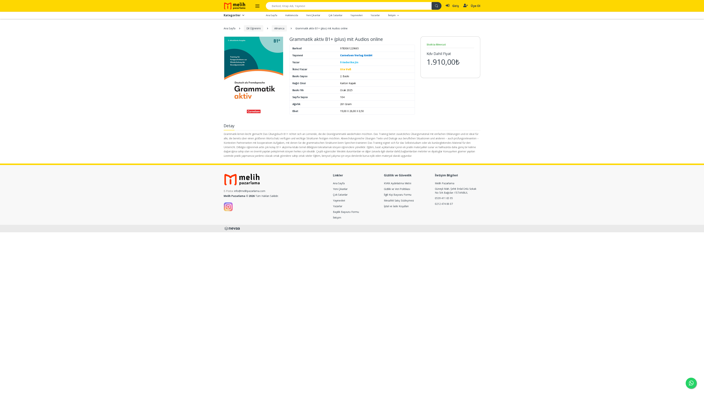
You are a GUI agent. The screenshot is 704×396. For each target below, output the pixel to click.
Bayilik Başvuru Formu (346, 212)
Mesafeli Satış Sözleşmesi (399, 200)
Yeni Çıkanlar (313, 15)
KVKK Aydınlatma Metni (397, 183)
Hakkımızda (291, 15)
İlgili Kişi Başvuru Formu (397, 194)
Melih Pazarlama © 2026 (239, 196)
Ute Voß (345, 69)
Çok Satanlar (335, 15)
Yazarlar (375, 15)
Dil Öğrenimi (253, 28)
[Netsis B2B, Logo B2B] (232, 228)
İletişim (337, 217)
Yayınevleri (356, 15)
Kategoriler (232, 15)
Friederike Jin (349, 62)
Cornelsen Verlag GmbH (356, 55)
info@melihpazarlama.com (249, 191)
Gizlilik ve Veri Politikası (397, 189)
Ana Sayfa (271, 15)
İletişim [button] (392, 15)
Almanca (279, 28)
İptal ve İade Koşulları (396, 206)
